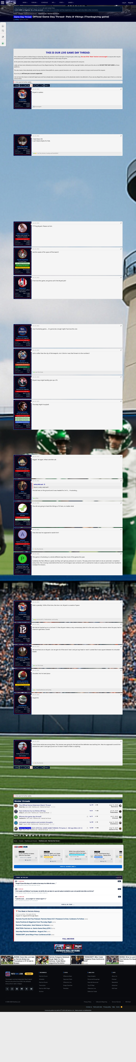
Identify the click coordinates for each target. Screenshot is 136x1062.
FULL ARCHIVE (68, 939)
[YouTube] (31, 989)
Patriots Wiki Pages (44, 988)
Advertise (114, 985)
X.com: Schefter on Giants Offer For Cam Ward (26, 854)
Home (118, 1007)
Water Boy (22, 807)
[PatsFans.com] (11, 4)
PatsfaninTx (22, 818)
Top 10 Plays (91, 985)
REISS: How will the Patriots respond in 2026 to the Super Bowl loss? (77, 852)
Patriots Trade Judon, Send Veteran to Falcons (32, 925)
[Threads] (26, 989)
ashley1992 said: (38, 484)
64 (25, 85)
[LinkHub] (3, 37)
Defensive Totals (92, 991)
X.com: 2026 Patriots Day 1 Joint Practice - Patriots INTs (102, 854)
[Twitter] (7, 989)
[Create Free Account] (3, 43)
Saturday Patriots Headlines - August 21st (31, 931)
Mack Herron (114, 806)
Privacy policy (107, 1007)
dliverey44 (115, 818)
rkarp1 (21, 824)
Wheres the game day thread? (30, 816)
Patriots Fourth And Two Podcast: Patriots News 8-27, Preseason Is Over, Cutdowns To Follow (50, 919)
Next (46, 85)
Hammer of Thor (113, 829)
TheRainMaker (114, 812)
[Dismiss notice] (121, 8)
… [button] (22, 85)
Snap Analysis (91, 976)
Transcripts (42, 985)
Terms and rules (97, 1007)
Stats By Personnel (93, 982)
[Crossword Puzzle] (3, 26)
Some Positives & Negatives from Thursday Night (34, 922)
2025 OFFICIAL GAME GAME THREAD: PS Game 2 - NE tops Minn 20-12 (56, 828)
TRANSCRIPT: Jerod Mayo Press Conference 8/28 (33, 935)
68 (37, 85)
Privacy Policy (87, 1002)
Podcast (114, 979)
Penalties (65, 988)
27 (52, 829)
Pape (20, 830)
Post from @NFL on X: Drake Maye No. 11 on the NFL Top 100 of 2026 (52, 854)
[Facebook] (17, 989)
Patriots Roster (43, 982)
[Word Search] (3, 30)
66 (31, 85)
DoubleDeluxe (114, 824)
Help (113, 1007)
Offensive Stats (67, 976)
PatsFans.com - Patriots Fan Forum (41, 807)
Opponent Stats (67, 979)
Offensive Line (67, 982)
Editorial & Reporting (101, 1002)
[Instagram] (12, 989)
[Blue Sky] (22, 989)
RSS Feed (114, 988)
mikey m (21, 812)
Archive (41, 991)
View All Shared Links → (68, 866)
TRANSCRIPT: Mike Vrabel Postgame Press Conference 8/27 (94, 959)
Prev (17, 85)
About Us (114, 976)
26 (50, 829)
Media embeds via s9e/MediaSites (83, 1010)
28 (54, 829)
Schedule (41, 979)
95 (42, 85)
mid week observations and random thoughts (36, 822)
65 (28, 85)
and (43, 690)
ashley (17, 19)
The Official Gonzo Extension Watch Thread (35, 805)
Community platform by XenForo (59, 1010)
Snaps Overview (67, 985)
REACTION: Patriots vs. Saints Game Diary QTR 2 (33, 928)
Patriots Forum (43, 976)
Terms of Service (116, 1002)
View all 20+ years (68, 904)
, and (48, 153)
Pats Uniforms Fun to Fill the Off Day (32, 811)
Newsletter (115, 982)
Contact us (89, 1007)
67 (34, 85)
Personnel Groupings (93, 979)
